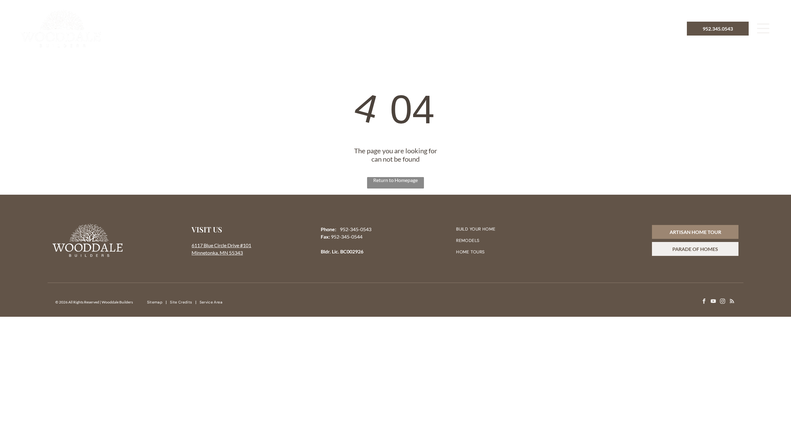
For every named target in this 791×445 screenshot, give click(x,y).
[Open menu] (763, 28)
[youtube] (713, 302)
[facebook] (704, 302)
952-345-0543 (355, 229)
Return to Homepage (395, 180)
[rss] (732, 302)
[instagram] (722, 302)
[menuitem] (315, 28)
